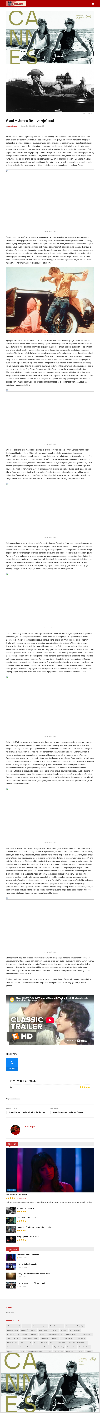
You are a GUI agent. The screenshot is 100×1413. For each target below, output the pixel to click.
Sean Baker (71, 1347)
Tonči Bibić (70, 1351)
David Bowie (43, 1330)
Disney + (55, 1330)
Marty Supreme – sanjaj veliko (28, 1237)
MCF (35, 1343)
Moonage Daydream (57, 1343)
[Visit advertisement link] (50, 39)
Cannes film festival (28, 1330)
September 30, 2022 (28, 126)
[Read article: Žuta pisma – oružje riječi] (11, 1220)
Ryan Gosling (59, 1347)
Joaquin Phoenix (13, 1338)
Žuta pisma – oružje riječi (26, 1218)
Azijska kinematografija (75, 1326)
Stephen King (12, 1351)
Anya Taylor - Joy (56, 1326)
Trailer (80, 1351)
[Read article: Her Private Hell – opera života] (50, 1170)
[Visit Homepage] (16, 3)
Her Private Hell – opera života (16, 1195)
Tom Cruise (58, 1351)
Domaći (64, 1330)
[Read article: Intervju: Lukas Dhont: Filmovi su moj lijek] (11, 1285)
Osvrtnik (10, 1347)
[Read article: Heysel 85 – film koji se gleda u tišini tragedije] (11, 1229)
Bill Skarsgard (12, 1330)
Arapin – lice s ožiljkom (25, 1208)
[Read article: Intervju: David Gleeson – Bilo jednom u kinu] (11, 1276)
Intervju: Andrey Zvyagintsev (27, 1264)
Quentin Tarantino (44, 1347)
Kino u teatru (80, 1338)
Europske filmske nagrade (17, 1334)
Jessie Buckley (86, 1334)
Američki (41, 126)
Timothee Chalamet (34, 1351)
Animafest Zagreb (40, 1326)
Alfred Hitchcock (13, 1326)
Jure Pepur (12, 126)
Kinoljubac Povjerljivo (49, 1338)
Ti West (48, 1351)
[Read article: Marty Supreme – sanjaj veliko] (11, 1239)
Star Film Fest (84, 1347)
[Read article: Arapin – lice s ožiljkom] (11, 1210)
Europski (33, 1334)
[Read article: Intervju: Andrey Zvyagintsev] (11, 1266)
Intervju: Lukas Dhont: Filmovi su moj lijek (32, 1283)
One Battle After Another (78, 1343)
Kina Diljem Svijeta (30, 1338)
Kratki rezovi (12, 1343)
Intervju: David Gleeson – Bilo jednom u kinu (33, 1274)
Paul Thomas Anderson (25, 1347)
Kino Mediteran (66, 1338)
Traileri (88, 1351)
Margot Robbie (25, 1343)
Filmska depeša (71, 1334)
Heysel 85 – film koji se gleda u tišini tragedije (34, 1227)
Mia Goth (43, 1343)
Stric (22, 1351)
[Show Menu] (93, 3)
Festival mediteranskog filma (51, 1334)
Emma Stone (75, 1330)
